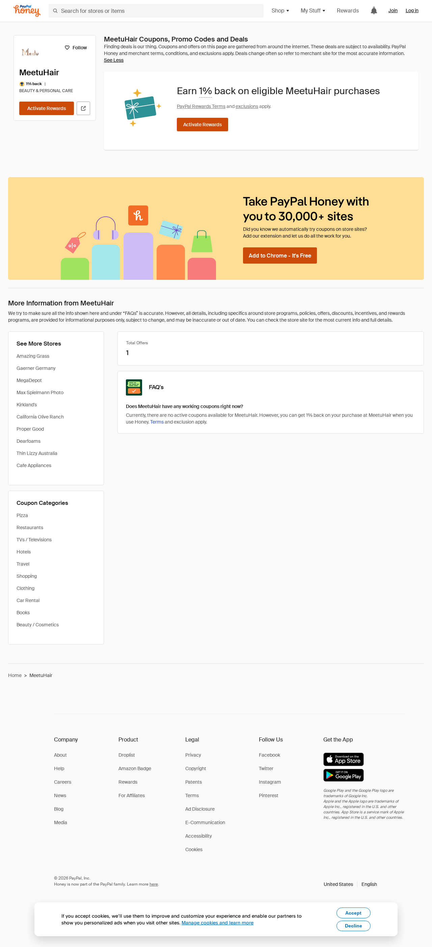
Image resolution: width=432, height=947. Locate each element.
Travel (23, 564)
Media (60, 822)
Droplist (126, 755)
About (60, 755)
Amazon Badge (134, 768)
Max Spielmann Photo (40, 392)
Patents (193, 782)
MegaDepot (29, 380)
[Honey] (27, 11)
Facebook (269, 755)
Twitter (266, 768)
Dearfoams (28, 441)
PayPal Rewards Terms (201, 106)
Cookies (193, 849)
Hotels (24, 552)
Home (15, 675)
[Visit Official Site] (83, 108)
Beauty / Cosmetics (38, 625)
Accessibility (198, 836)
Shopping (27, 576)
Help (59, 768)
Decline (353, 925)
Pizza (22, 515)
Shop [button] (278, 10)
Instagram (270, 782)
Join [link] (393, 10)
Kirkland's (27, 405)
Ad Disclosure (200, 809)
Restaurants (30, 527)
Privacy (193, 755)
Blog (58, 809)
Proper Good (30, 429)
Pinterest (268, 795)
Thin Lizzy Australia (37, 453)
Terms (157, 422)
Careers (62, 782)
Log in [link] (412, 10)
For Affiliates (131, 795)
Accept (353, 913)
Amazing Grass (33, 356)
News (60, 795)
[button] (350, 884)
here (154, 884)
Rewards (348, 10)
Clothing (25, 588)
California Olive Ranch (40, 417)
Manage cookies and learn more (217, 922)
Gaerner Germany (36, 368)
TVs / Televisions (34, 540)
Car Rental (28, 600)
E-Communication (205, 822)
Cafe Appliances (34, 465)
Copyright (195, 768)
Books (23, 613)
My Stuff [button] (311, 10)
